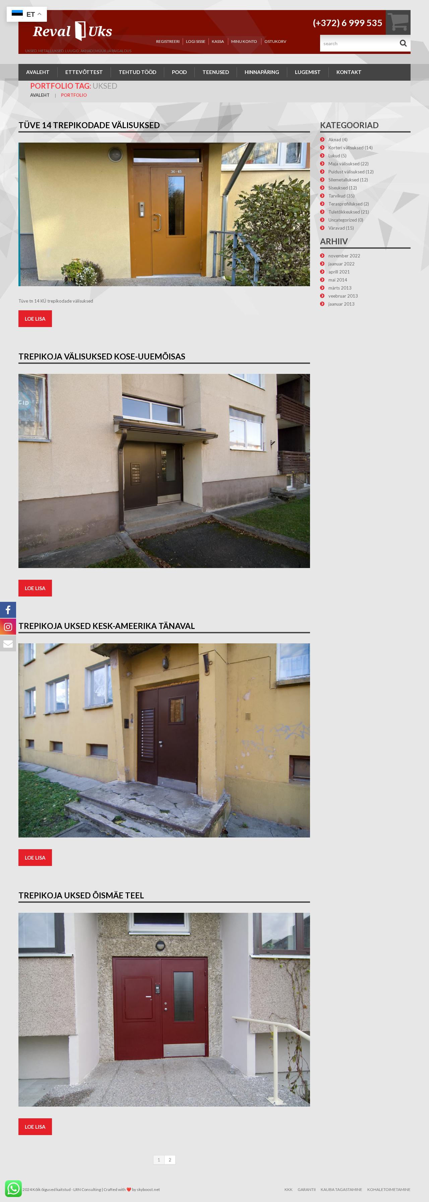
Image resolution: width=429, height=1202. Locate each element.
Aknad (334, 139)
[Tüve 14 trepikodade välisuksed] (164, 214)
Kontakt (349, 72)
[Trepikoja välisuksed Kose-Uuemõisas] (164, 471)
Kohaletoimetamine (389, 1189)
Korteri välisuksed (346, 147)
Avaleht (38, 72)
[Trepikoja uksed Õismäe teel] (164, 1010)
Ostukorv (275, 41)
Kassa (218, 41)
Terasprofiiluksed (345, 204)
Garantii (307, 1189)
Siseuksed (338, 187)
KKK (289, 1189)
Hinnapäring (262, 72)
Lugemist (308, 72)
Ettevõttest (84, 72)
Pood (179, 72)
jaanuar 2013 (341, 304)
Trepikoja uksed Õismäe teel (81, 895)
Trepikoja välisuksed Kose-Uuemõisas (101, 356)
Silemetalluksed (343, 179)
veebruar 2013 (343, 296)
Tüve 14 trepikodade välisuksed (89, 125)
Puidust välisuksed (346, 171)
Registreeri (168, 41)
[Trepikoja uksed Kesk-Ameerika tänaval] (164, 740)
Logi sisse (195, 41)
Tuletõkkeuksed (344, 212)
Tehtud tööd (137, 72)
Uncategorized (342, 220)
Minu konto (244, 41)
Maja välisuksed (344, 163)
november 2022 (344, 255)
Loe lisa (35, 319)
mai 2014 (337, 280)
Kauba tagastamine (341, 1189)
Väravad (336, 228)
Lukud (334, 155)
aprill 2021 (339, 271)
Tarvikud (337, 195)
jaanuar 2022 (341, 263)
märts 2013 (340, 288)
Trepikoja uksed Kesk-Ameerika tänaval (106, 626)
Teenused (215, 72)
